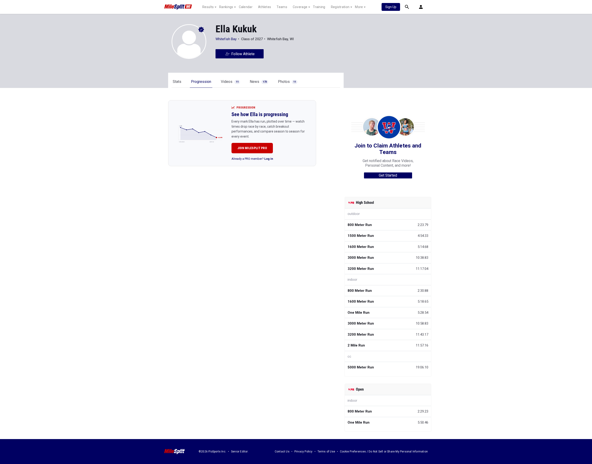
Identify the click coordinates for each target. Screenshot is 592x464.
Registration (340, 7)
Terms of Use (326, 451)
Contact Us (282, 451)
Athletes (264, 7)
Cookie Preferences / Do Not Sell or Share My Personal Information (384, 451)
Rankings (226, 7)
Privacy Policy (303, 451)
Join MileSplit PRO (252, 148)
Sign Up (390, 7)
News (258, 81)
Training (319, 7)
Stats (177, 81)
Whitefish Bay (226, 39)
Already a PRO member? (252, 158)
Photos (287, 81)
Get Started (388, 175)
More (359, 7)
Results (208, 7)
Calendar (246, 7)
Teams (282, 7)
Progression (201, 81)
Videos (230, 81)
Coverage (300, 7)
